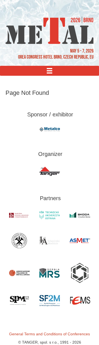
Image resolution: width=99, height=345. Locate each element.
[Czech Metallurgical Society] (19, 240)
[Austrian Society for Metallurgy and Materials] (80, 240)
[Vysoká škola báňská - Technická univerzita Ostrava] (49, 215)
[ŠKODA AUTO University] (80, 215)
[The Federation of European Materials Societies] (80, 301)
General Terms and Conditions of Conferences (49, 334)
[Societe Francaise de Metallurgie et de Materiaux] (49, 300)
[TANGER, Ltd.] (49, 171)
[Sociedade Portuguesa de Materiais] (19, 301)
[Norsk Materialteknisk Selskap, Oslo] (80, 273)
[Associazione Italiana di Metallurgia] (19, 273)
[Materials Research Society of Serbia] (49, 273)
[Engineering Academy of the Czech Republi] (49, 240)
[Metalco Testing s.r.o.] (49, 129)
